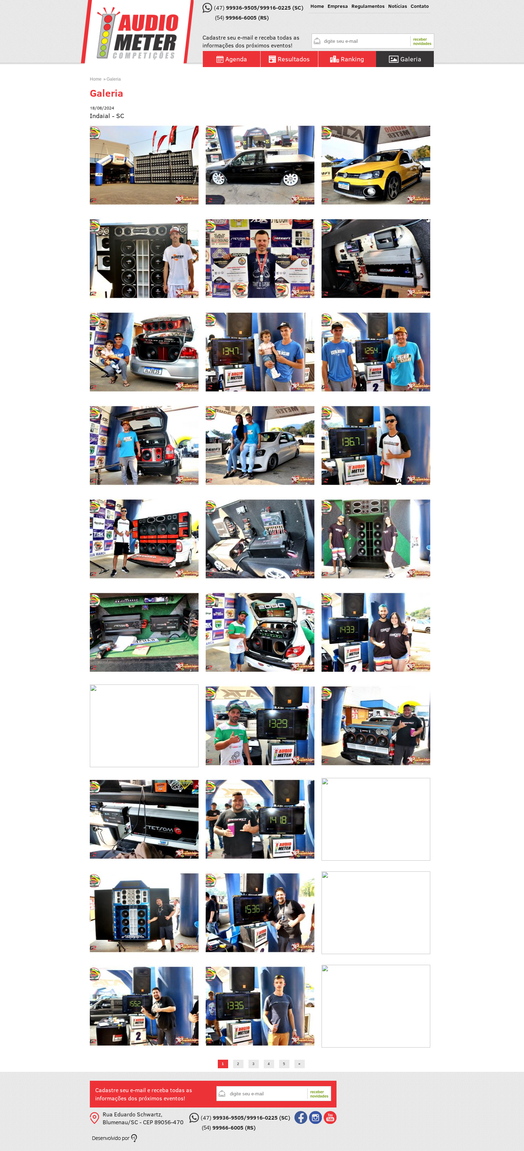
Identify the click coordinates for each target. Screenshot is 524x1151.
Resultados (294, 59)
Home (96, 79)
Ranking (352, 59)
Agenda (236, 59)
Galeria (410, 59)
